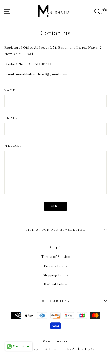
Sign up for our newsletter (55, 229)
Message (13, 145)
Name (9, 90)
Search (55, 247)
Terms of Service (55, 256)
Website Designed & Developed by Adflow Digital (55, 348)
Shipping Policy (55, 274)
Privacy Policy (55, 265)
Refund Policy (55, 284)
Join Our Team (55, 301)
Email (10, 118)
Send (55, 206)
